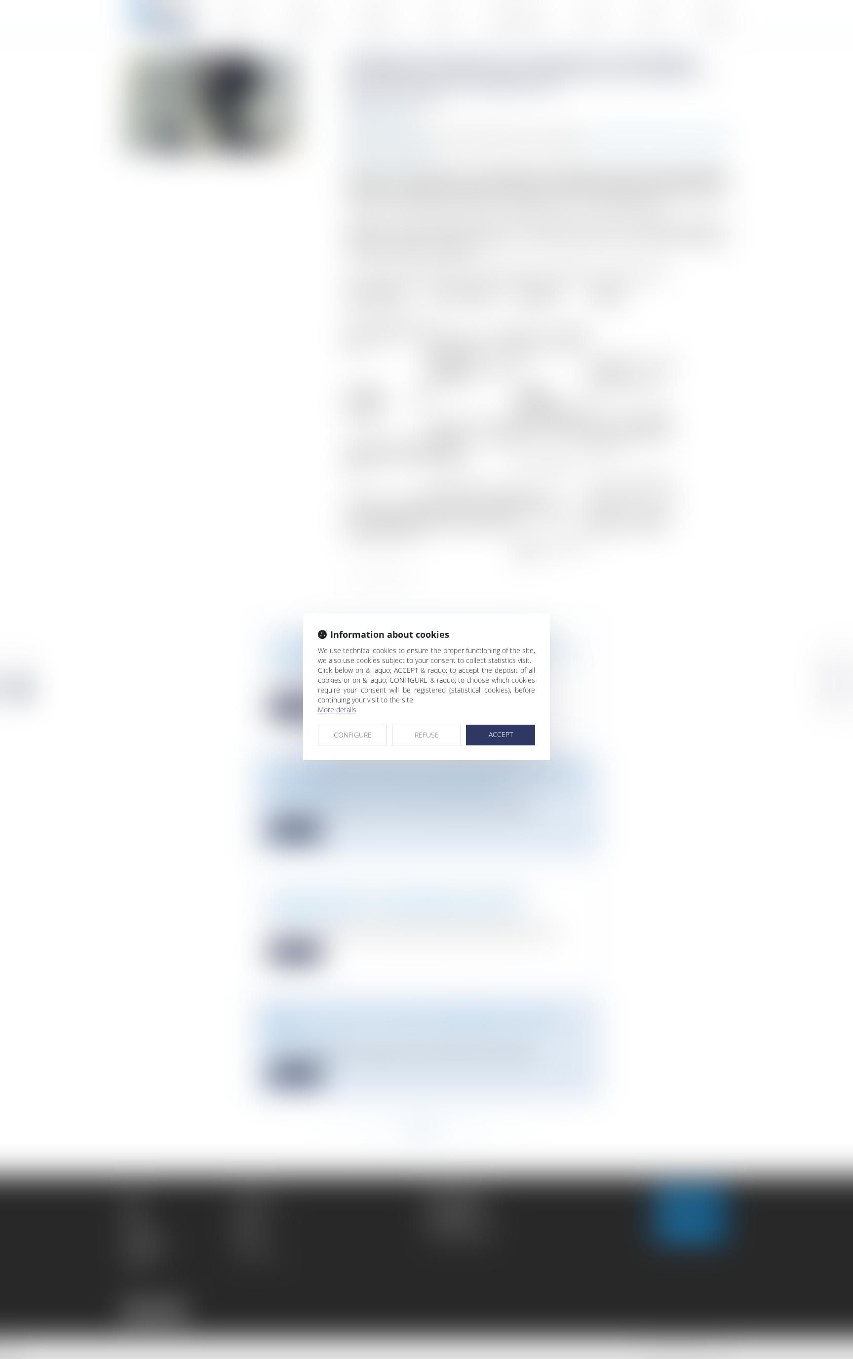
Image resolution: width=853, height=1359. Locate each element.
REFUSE (427, 734)
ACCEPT (501, 734)
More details (337, 709)
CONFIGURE (353, 734)
